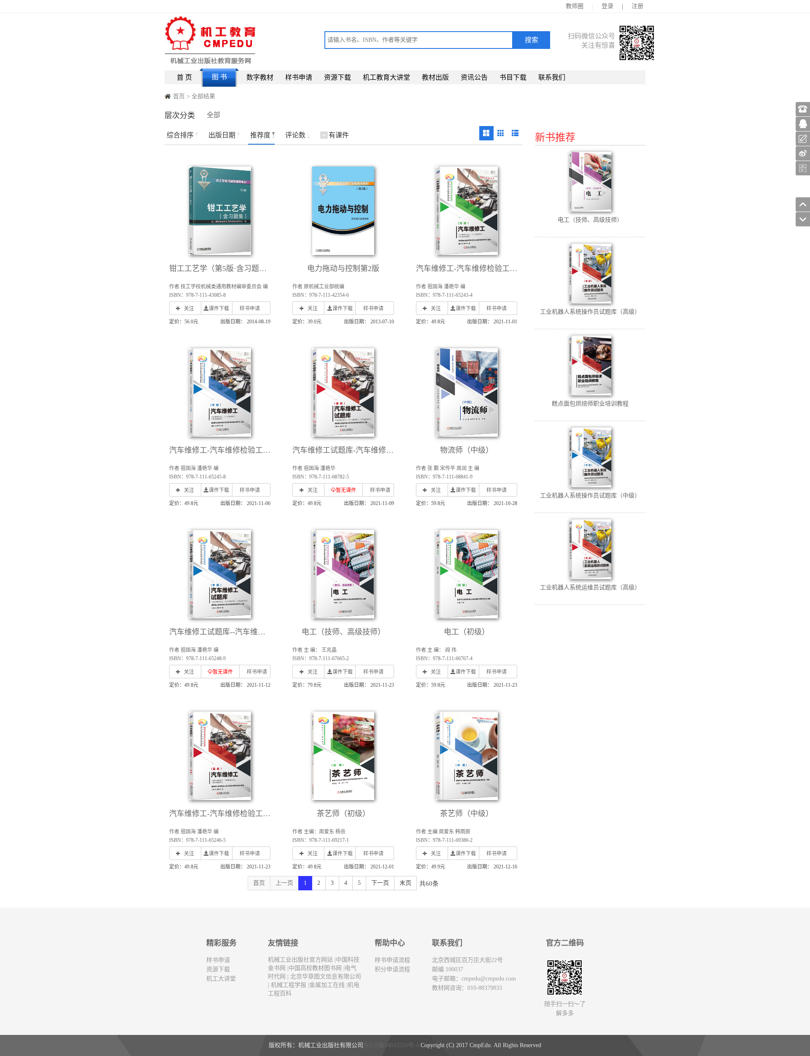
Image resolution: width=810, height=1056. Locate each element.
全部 (213, 114)
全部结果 (203, 96)
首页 (179, 96)
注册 (637, 6)
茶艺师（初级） (343, 813)
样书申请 (298, 77)
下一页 (380, 883)
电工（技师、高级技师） (343, 632)
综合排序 (180, 135)
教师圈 (574, 6)
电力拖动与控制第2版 (343, 268)
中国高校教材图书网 (315, 968)
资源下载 (337, 77)
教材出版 (435, 77)
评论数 (295, 135)
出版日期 (221, 135)
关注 (189, 309)
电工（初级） (466, 632)
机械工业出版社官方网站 (300, 960)
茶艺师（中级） (466, 813)
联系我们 (551, 77)
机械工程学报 (287, 985)
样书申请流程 (392, 960)
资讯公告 (474, 77)
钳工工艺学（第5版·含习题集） (221, 268)
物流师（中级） (466, 450)
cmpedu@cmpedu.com (489, 978)
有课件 (339, 135)
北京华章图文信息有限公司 (325, 976)
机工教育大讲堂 (386, 77)
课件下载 (219, 309)
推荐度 (260, 135)
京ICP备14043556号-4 (391, 1045)
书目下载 (513, 77)
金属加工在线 (327, 985)
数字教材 (259, 77)
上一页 (284, 883)
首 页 (184, 77)
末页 (405, 883)
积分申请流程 (392, 969)
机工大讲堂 (221, 978)
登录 (607, 6)
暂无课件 (346, 490)
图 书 (219, 77)
